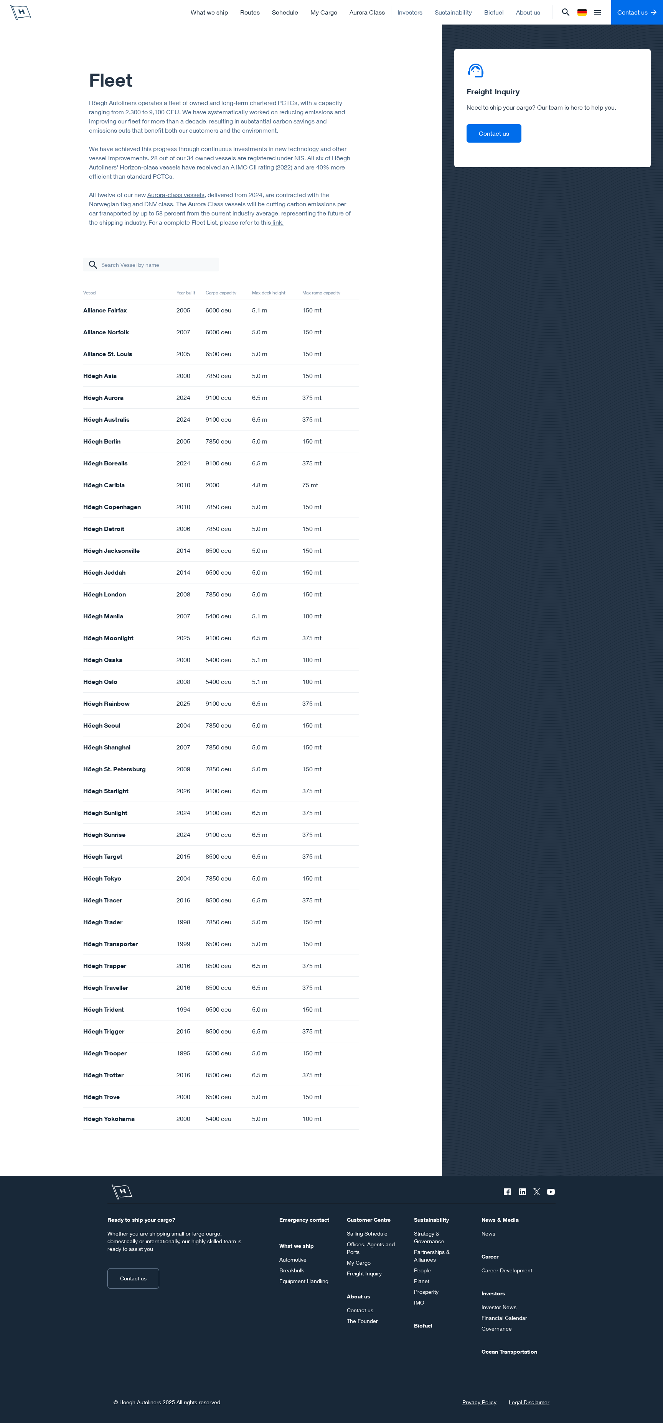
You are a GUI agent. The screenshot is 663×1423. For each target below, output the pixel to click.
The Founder (362, 1321)
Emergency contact (304, 1219)
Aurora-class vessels (176, 194)
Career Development (507, 1270)
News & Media (500, 1219)
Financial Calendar (504, 1318)
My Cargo (323, 12)
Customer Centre (369, 1219)
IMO (419, 1302)
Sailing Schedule (367, 1233)
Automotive (293, 1259)
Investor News (499, 1307)
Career (490, 1256)
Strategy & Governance (429, 1237)
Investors (409, 12)
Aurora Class (367, 12)
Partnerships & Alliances (432, 1256)
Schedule (285, 12)
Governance (497, 1328)
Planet (421, 1281)
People (422, 1270)
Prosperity (426, 1291)
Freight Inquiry (364, 1273)
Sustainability (453, 12)
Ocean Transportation (509, 1351)
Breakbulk (291, 1270)
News (488, 1233)
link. (277, 222)
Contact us (494, 133)
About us (528, 12)
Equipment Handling (303, 1281)
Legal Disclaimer (529, 1402)
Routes (250, 12)
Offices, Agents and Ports (371, 1248)
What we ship (209, 12)
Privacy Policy (479, 1402)
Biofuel (494, 12)
